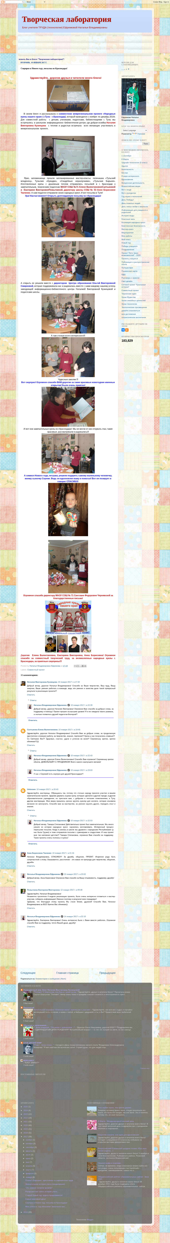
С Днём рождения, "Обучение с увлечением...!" (54, 1027)
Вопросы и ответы (29, 54)
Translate (141, 134)
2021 (26, 1121)
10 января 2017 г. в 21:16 (63, 853)
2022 (26, 1118)
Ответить (31, 695)
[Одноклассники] (126, 330)
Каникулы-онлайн (28, 49)
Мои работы (127, 236)
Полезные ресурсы (56, 45)
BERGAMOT (28, 1060)
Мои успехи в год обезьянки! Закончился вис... (46, 1206)
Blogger (90, 1220)
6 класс (89, 40)
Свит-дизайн (127, 281)
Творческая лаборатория (66, 18)
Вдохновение (127, 179)
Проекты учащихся (130, 259)
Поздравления (128, 249)
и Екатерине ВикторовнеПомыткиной (42, 190)
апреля (29, 1166)
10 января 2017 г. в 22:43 (81, 755)
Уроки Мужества (129, 297)
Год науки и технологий (132, 196)
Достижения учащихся (31, 45)
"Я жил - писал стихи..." (44, 1045)
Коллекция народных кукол (133, 222)
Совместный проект (36, 670)
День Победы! (128, 200)
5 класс (78, 40)
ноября (29, 1140)
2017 (26, 1137)
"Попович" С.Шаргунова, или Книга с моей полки (55, 992)
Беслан (125, 173)
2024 (26, 1110)
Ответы (33, 700)
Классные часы (128, 219)
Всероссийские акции (131, 186)
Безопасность (127, 169)
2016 (26, 1212)
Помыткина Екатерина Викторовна (43, 890)
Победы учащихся (129, 246)
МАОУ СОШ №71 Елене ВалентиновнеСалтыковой (88, 187)
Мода (22, 40)
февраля (30, 1173)
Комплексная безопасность (133, 226)
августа (29, 1151)
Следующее (28, 972)
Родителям (91, 49)
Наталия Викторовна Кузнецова (42, 682)
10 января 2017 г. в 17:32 (69, 682)
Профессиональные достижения (59, 36)
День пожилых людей (131, 203)
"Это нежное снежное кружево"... (39, 1188)
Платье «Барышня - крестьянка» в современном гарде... (50, 1180)
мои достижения (129, 314)
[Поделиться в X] (80, 666)
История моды (128, 216)
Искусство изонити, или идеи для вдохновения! (118, 1135)
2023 (26, 1114)
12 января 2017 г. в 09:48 (71, 890)
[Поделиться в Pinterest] (85, 666)
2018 (26, 1133)
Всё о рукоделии (129, 193)
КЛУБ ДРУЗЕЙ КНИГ (32, 1043)
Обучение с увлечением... (35, 1025)
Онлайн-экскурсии (119, 49)
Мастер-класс (127, 229)
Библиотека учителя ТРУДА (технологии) (50, 40)
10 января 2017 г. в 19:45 (69, 730)
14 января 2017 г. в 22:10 (75, 916)
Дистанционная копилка (104, 45)
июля (28, 1155)
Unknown (31, 789)
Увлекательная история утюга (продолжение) (45, 1184)
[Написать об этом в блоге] (77, 666)
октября (29, 1143)
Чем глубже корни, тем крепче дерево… (115, 1108)
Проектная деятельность (54, 54)
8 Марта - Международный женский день (116, 1121)
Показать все (144, 1068)
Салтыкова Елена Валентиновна (42, 730)
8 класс (112, 40)
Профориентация (78, 45)
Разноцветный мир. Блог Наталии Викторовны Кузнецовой (51, 990)
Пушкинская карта (129, 271)
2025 (26, 1107)
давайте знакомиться (131, 311)
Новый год (126, 243)
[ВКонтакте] (123, 329)
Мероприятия (127, 233)
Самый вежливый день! (35, 1199)
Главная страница (30, 36)
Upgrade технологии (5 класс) (134, 162)
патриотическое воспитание (134, 317)
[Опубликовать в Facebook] (82, 666)
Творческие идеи (129, 294)
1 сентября (126, 156)
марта (29, 1170)
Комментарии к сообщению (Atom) (51, 979)
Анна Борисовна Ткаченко (39, 853)
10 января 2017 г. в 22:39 (81, 705)
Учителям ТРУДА (88, 36)
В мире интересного (130, 176)
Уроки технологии (129, 304)
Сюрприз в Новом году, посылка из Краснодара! (46, 1203)
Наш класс (47, 49)
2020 (26, 1125)
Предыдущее (107, 972)
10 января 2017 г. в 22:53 (81, 820)
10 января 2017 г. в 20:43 (47, 789)
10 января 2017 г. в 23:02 (75, 874)
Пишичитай (28, 1008)
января (29, 1177)
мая (28, 1162)
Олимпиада (126, 40)
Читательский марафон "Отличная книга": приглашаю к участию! (62, 1010)
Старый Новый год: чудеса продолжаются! (44, 1195)
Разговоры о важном (130, 278)
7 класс (101, 40)
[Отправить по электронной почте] (75, 666)
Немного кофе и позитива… (110, 1163)
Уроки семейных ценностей (134, 300)
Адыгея (125, 166)
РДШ (124, 274)
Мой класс (126, 239)
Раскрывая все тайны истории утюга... (42, 1191)
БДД (103, 49)
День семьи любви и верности (135, 207)
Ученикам (124, 45)
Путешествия (127, 268)
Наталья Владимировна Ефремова (50, 705)
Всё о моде (126, 190)
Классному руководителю (69, 49)
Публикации (107, 36)
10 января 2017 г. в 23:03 (81, 770)
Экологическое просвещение (134, 307)
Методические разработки (130, 36)
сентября (30, 1147)
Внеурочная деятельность (133, 183)
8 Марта (125, 159)
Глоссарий (139, 45)
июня (28, 1158)
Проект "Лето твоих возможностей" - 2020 (131, 254)
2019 (26, 1129)
